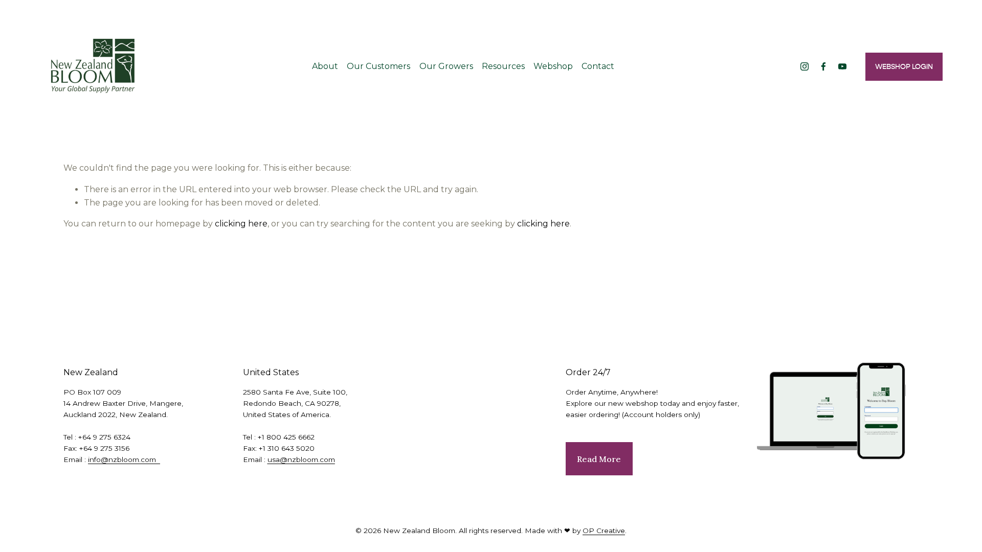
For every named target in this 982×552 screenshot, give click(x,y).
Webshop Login (904, 66)
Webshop (553, 66)
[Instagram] (804, 66)
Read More (599, 459)
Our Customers (378, 66)
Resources (503, 66)
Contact (598, 66)
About (325, 66)
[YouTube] (842, 66)
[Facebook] (823, 66)
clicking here (241, 223)
